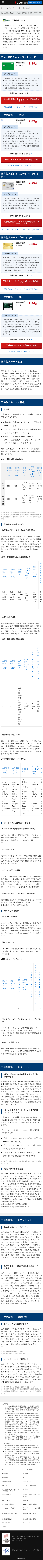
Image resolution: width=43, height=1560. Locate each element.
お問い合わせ (27, 1481)
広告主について (6, 1494)
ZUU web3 (26, 1523)
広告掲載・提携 (6, 1481)
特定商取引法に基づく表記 (10, 1513)
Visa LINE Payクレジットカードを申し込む (20, 107)
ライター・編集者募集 (29, 1485)
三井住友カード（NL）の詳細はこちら (21, 159)
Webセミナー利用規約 (8, 1508)
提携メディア (27, 1489)
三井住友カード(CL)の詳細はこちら (21, 345)
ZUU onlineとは (28, 1469)
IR (24, 1477)
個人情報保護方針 (7, 1519)
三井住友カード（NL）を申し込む (20, 166)
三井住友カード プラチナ (40, 984)
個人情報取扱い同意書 (29, 1519)
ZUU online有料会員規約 (30, 1504)
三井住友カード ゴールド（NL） (32, 471)
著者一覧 (4, 1485)
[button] (21, 93)
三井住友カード (19, 985)
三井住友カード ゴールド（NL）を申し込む (20, 289)
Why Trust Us (6, 1500)
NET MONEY (6, 1523)
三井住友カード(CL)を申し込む (20, 351)
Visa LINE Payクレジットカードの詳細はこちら (21, 100)
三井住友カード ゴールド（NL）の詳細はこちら (21, 282)
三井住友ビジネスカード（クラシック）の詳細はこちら (22, 222)
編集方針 (26, 1500)
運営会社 (26, 1473)
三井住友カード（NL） (5, 770)
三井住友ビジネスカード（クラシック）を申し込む (21, 229)
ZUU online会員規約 (8, 1504)
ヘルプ (4, 1527)
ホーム (4, 1469)
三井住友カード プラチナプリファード (38, 664)
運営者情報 (5, 1473)
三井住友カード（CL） (15, 770)
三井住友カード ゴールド (33, 664)
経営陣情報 (5, 1477)
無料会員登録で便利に (35, 2)
